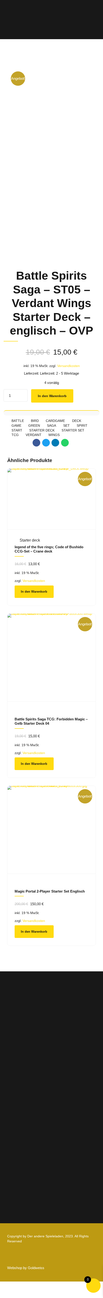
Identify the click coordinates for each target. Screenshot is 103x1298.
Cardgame (55, 421)
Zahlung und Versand (25, 1184)
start (16, 430)
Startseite (15, 1106)
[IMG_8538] (51, 830)
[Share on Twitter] (46, 443)
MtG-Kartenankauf (22, 1126)
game (16, 425)
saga (51, 425)
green (34, 425)
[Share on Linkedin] (55, 443)
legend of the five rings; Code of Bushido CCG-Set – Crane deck (49, 549)
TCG (15, 435)
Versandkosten (68, 366)
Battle (17, 421)
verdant (33, 435)
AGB (11, 1163)
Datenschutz (17, 1177)
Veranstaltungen (20, 1133)
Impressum (16, 1170)
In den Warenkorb (52, 396)
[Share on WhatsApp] (65, 443)
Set (66, 425)
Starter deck (42, 430)
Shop (11, 1113)
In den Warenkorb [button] (34, 591)
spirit (82, 425)
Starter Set (73, 430)
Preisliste (15, 1120)
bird (35, 421)
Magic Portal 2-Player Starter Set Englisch (50, 891)
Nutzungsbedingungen (26, 1191)
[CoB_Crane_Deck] (51, 499)
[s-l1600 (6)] (51, 658)
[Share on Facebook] (36, 443)
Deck (76, 421)
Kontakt (13, 1140)
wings (54, 435)
